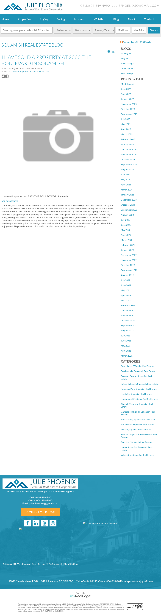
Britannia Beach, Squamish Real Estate (139, 384)
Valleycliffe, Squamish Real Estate (137, 455)
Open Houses (128, 68)
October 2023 (128, 204)
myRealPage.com (80, 596)
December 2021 (129, 310)
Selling (61, 19)
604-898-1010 (44, 500)
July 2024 (125, 174)
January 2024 (127, 194)
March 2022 (127, 300)
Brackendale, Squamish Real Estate (138, 371)
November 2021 (129, 315)
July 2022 (125, 280)
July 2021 (125, 335)
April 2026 (126, 94)
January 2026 (127, 99)
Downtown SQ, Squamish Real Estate (139, 399)
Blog (116, 19)
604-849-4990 (99, 5)
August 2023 (127, 214)
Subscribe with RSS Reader (137, 42)
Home (5, 19)
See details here (10, 200)
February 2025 (128, 139)
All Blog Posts (128, 53)
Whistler (99, 19)
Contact (149, 19)
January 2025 (127, 144)
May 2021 (125, 345)
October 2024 (128, 159)
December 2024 (129, 149)
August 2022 (127, 275)
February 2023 (128, 245)
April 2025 (126, 129)
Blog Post (125, 58)
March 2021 (127, 355)
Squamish (79, 19)
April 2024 (126, 184)
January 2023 (127, 250)
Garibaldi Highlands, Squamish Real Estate (30, 71)
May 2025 (125, 124)
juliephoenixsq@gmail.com (135, 5)
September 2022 (129, 270)
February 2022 (128, 305)
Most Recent (127, 84)
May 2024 (125, 179)
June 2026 (126, 89)
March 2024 (127, 189)
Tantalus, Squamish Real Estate (136, 442)
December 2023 (129, 199)
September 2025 (129, 114)
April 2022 (126, 295)
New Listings (127, 63)
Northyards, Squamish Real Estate (137, 424)
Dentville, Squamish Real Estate (136, 394)
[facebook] (27, 523)
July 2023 (125, 219)
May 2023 (125, 230)
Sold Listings (127, 73)
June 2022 (126, 285)
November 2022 (129, 260)
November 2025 (129, 104)
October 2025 (128, 109)
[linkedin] (36, 523)
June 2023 (126, 225)
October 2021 (128, 320)
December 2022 (129, 255)
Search (154, 30)
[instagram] (53, 523)
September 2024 (129, 164)
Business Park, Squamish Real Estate (139, 389)
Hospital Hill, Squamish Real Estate (138, 419)
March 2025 (127, 134)
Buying (44, 19)
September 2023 (129, 209)
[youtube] (44, 523)
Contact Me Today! (40, 512)
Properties (24, 19)
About (131, 19)
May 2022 (125, 290)
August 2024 (127, 169)
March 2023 (127, 240)
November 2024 (129, 154)
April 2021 (126, 350)
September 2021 (129, 325)
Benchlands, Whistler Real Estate (137, 366)
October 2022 (128, 265)
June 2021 (126, 340)
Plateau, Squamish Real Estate (136, 429)
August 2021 (127, 330)
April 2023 (126, 235)
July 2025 (125, 119)
